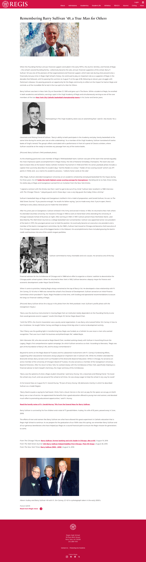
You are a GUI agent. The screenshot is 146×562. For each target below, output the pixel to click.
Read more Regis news (29, 509)
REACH (117, 6)
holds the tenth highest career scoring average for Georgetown (63, 180)
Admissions (72, 6)
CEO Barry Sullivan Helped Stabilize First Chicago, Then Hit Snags (68, 444)
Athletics (107, 6)
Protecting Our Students (77, 548)
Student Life (96, 6)
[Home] (14, 4)
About (62, 6)
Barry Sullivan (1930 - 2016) (51, 447)
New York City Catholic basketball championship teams (58, 97)
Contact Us (64, 548)
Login (136, 2)
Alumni (125, 6)
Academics (84, 6)
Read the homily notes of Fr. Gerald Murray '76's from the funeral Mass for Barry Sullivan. (55, 404)
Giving (134, 6)
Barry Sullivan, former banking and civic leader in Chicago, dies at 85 (68, 441)
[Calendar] (143, 2)
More (142, 6)
